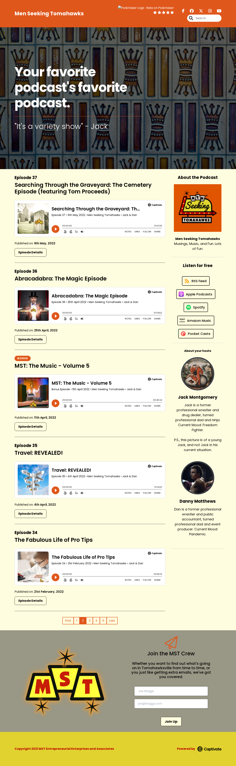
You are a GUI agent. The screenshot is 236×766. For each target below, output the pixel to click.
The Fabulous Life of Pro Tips (54, 540)
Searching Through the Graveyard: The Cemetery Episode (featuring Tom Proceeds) (83, 188)
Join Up (171, 721)
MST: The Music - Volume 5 (52, 366)
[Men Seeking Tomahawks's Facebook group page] (189, 11)
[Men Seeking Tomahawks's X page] (199, 11)
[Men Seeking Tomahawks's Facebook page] (183, 11)
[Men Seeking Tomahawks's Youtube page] (216, 11)
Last (112, 620)
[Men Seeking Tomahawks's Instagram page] (208, 11)
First (68, 620)
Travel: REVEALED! (39, 453)
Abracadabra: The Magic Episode (61, 279)
